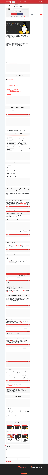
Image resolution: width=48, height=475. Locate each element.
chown (25, 412)
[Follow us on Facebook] (31, 467)
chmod (28, 412)
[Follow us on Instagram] (36, 467)
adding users (22, 412)
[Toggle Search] (41, 1)
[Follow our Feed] (41, 467)
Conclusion (9, 94)
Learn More (25, 16)
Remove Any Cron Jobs (12, 86)
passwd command (23, 203)
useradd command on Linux (13, 63)
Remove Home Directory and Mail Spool (15, 91)
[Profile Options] (39, 1)
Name (7, 457)
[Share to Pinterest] (17, 11)
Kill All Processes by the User (13, 85)
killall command (13, 231)
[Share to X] (16, 11)
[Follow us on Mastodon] (39, 467)
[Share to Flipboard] (19, 11)
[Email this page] (20, 11)
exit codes (10, 329)
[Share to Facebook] (14, 11)
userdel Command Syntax (11, 79)
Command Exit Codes (12, 81)
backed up (27, 341)
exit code (10, 385)
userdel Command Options (11, 80)
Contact (19, 470)
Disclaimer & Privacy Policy (22, 467)
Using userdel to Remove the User (12, 89)
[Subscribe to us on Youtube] (37, 467)
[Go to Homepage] (8, 2)
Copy (28, 114)
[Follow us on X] (33, 467)
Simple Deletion (11, 90)
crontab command (18, 245)
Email (19, 457)
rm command (24, 290)
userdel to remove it (10, 291)
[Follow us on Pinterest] (34, 467)
